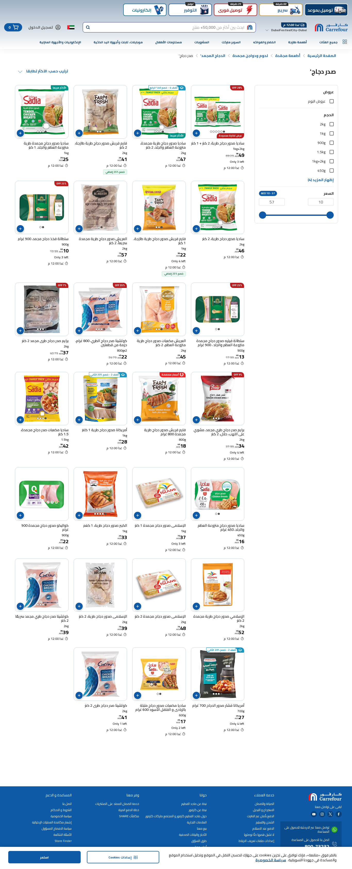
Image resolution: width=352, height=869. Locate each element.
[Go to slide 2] (221, 132)
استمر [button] (44, 857)
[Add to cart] (196, 133)
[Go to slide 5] (214, 132)
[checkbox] (332, 101)
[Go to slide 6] (211, 132)
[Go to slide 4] (216, 132)
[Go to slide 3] (219, 132)
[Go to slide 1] (224, 132)
